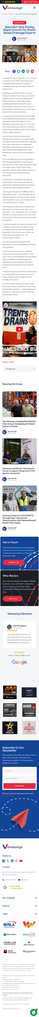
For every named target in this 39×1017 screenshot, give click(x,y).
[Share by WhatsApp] (28, 71)
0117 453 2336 (10, 880)
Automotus (12, 1004)
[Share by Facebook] (14, 71)
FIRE (21, 1004)
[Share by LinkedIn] (23, 71)
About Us (13, 599)
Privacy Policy (7, 796)
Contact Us (14, 562)
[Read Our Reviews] (19, 662)
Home (4, 14)
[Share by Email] (32, 71)
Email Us (24, 880)
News (11, 14)
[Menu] (34, 7)
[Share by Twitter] (18, 71)
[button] (0, 627)
